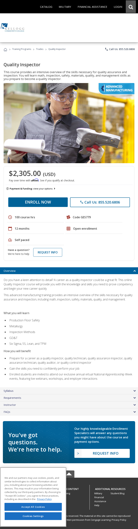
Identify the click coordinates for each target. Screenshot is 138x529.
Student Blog (117, 493)
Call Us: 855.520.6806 (120, 49)
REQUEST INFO (48, 252)
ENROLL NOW (38, 202)
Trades (39, 49)
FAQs (7, 412)
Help (96, 505)
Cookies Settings (33, 516)
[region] (33, 497)
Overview (10, 271)
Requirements (12, 397)
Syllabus (8, 390)
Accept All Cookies (33, 506)
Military (98, 493)
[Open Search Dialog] (131, 6)
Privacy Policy (119, 519)
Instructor (10, 405)
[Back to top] (69, 488)
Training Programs (21, 49)
